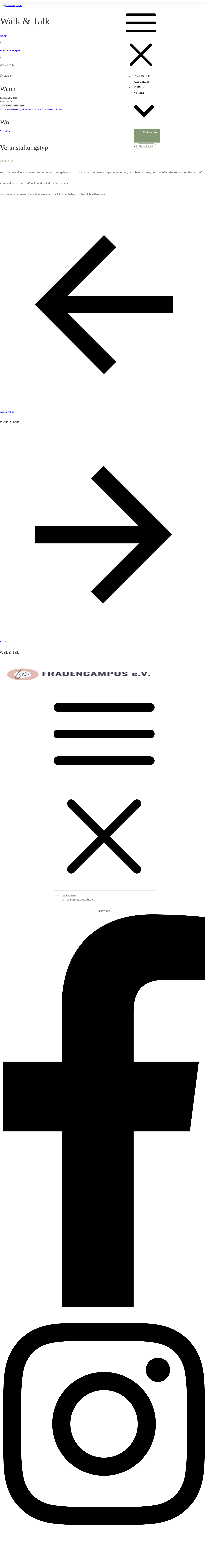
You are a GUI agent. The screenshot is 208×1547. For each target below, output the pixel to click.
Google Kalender (23, 109)
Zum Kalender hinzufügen (12, 105)
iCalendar (36, 109)
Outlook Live (56, 109)
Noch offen (5, 131)
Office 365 (45, 109)
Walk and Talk (6, 161)
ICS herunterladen (8, 109)
